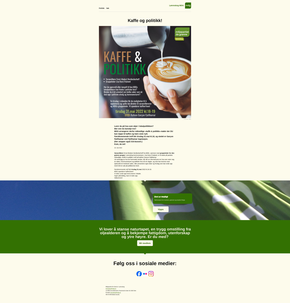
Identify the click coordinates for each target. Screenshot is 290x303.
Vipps (161, 209)
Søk (107, 8)
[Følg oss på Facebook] (139, 276)
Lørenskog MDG (176, 5)
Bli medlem (145, 243)
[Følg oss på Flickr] (145, 276)
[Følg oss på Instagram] (151, 276)
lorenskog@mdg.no (111, 288)
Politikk (101, 8)
